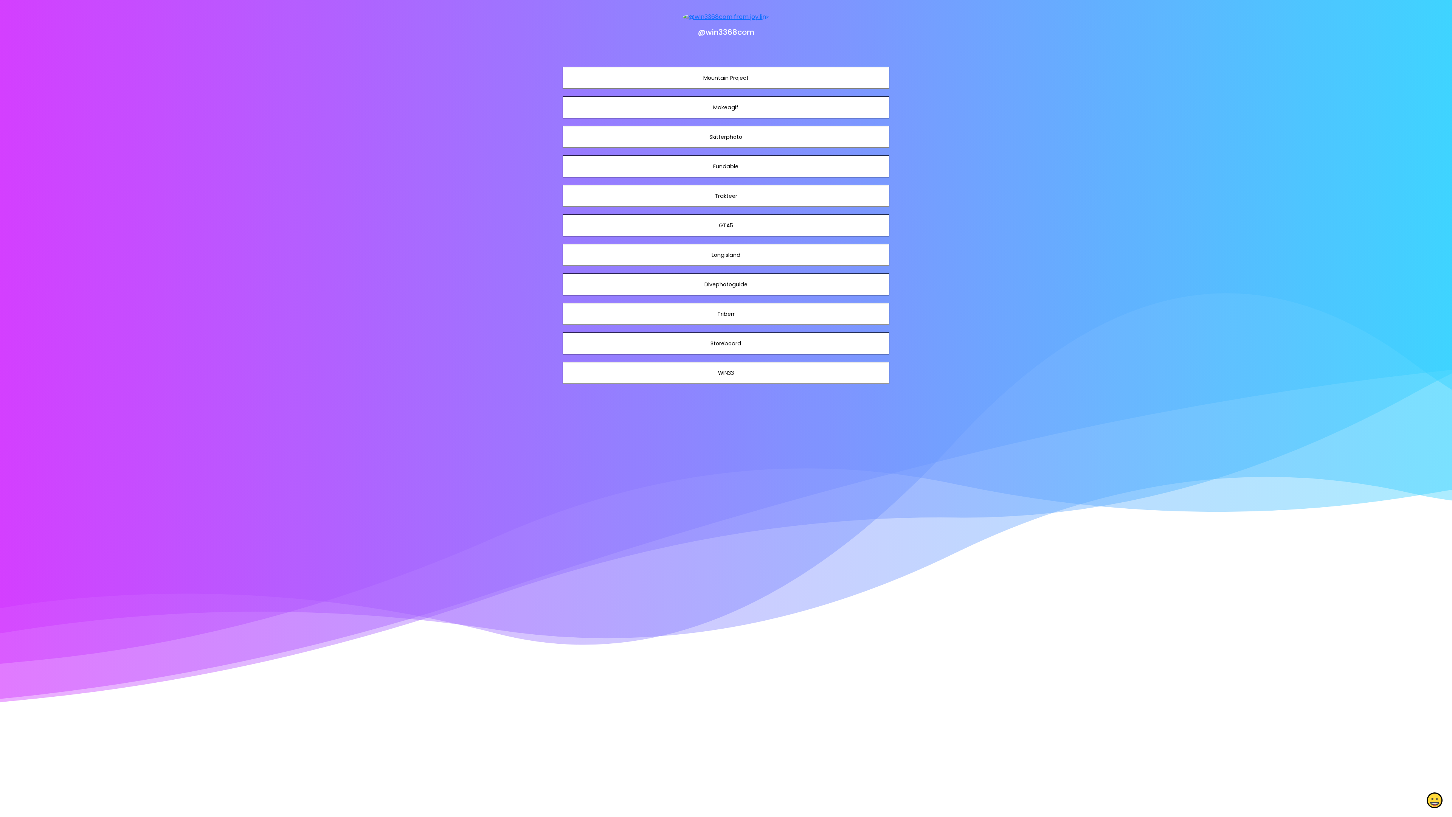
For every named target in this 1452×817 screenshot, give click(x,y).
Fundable (725, 166)
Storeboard (725, 343)
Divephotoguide (726, 284)
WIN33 (726, 373)
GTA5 (726, 225)
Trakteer (726, 196)
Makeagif (725, 107)
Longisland (726, 255)
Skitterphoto (725, 137)
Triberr (726, 314)
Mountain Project (726, 78)
